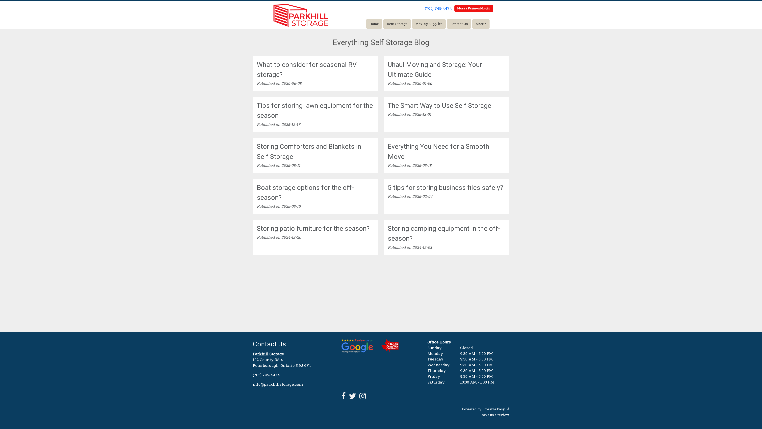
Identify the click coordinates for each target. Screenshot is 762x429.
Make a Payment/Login (473, 8)
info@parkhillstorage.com (278, 384)
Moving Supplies (428, 24)
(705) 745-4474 (438, 8)
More (480, 24)
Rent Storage (397, 24)
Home (374, 24)
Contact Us (459, 24)
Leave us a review (494, 415)
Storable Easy (494, 409)
